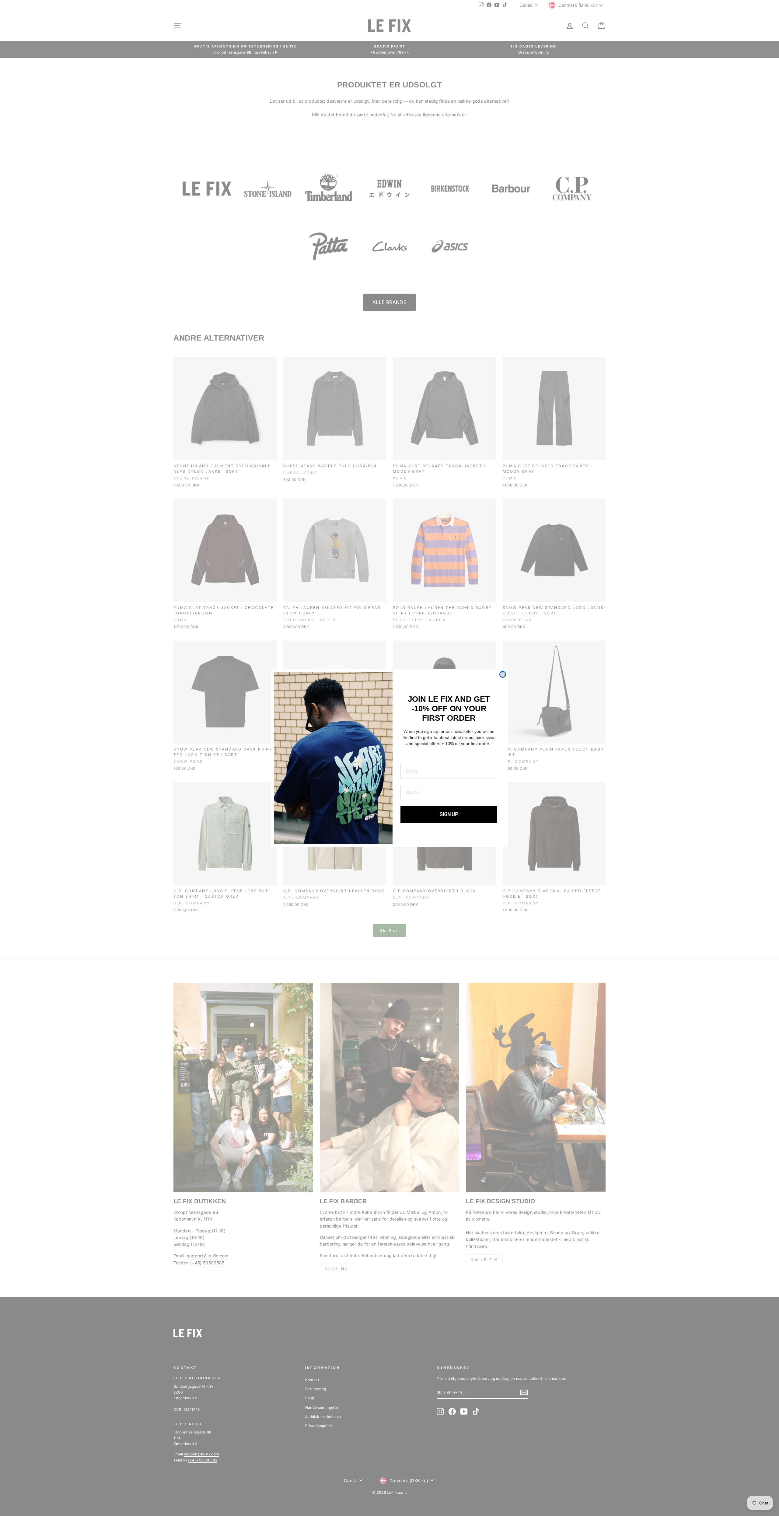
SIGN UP (449, 814)
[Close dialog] (503, 674)
